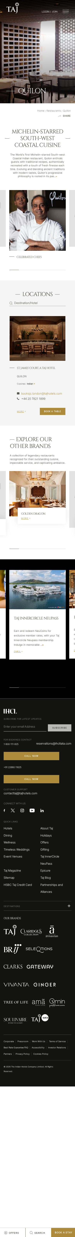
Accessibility (38, 1047)
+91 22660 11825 (12, 767)
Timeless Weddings (17, 849)
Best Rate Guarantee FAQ (16, 1047)
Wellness (10, 842)
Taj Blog (45, 877)
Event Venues (13, 856)
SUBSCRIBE (59, 727)
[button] (37, 905)
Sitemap (9, 877)
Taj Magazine (12, 870)
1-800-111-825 (11, 744)
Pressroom (23, 1041)
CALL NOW (31, 756)
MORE (20, 411)
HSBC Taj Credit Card (18, 885)
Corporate (9, 1041)
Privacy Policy (23, 1054)
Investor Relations (57, 1047)
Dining (8, 835)
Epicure (45, 870)
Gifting (44, 849)
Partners (8, 1054)
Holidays (46, 835)
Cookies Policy (40, 1054)
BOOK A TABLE (52, 411)
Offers (44, 842)
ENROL (17, 651)
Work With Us (38, 1041)
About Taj (46, 828)
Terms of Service (57, 1041)
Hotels (8, 828)
